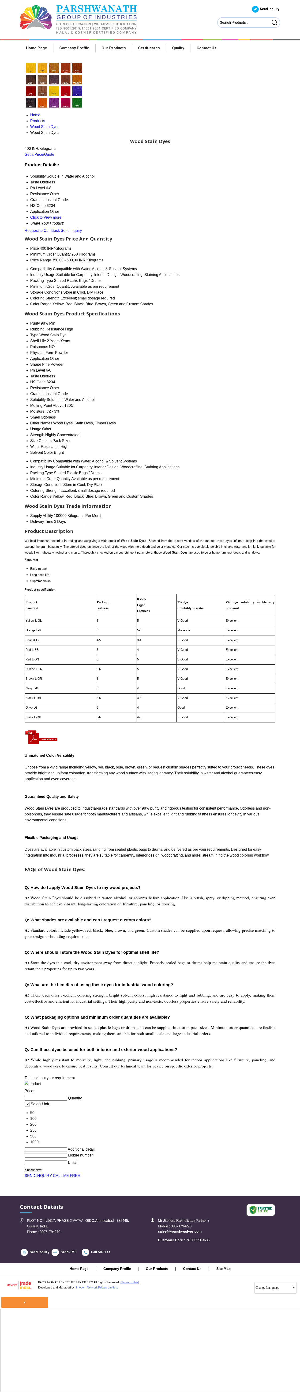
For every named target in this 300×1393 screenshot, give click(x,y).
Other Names (41, 423)
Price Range (40, 260)
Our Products (113, 48)
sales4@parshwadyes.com (180, 1231)
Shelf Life (38, 341)
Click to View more (45, 217)
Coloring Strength (45, 298)
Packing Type (41, 281)
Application (39, 359)
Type (34, 335)
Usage (35, 429)
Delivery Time (41, 522)
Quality (178, 48)
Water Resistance (45, 447)
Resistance (39, 388)
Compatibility (41, 269)
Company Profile (74, 48)
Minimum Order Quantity (50, 254)
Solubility (38, 400)
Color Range (41, 304)
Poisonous (39, 347)
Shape (35, 364)
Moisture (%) (40, 411)
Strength (37, 435)
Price (34, 248)
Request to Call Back (42, 231)
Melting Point (41, 405)
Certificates (149, 48)
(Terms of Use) (129, 1282)
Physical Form (42, 353)
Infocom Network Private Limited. (97, 1287)
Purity (35, 323)
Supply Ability (41, 516)
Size (34, 441)
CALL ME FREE (66, 1176)
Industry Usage (42, 275)
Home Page (36, 48)
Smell (35, 417)
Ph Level (37, 370)
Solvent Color (41, 452)
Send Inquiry (71, 231)
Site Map (223, 1269)
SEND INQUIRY (38, 1176)
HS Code (38, 382)
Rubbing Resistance (47, 329)
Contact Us (207, 48)
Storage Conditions (46, 292)
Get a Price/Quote (39, 154)
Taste (34, 376)
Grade (35, 394)
